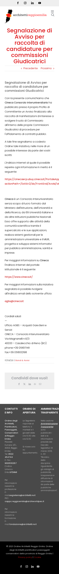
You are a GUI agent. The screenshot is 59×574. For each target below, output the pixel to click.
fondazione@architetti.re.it (23, 524)
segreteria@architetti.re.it (22, 495)
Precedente (30, 68)
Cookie (37, 557)
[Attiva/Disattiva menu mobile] (52, 11)
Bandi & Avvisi (22, 360)
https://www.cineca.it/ (19, 277)
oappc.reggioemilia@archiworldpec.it (24, 501)
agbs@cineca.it (14, 301)
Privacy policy (25, 557)
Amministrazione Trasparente (49, 425)
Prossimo (46, 68)
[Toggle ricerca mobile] (52, 14)
